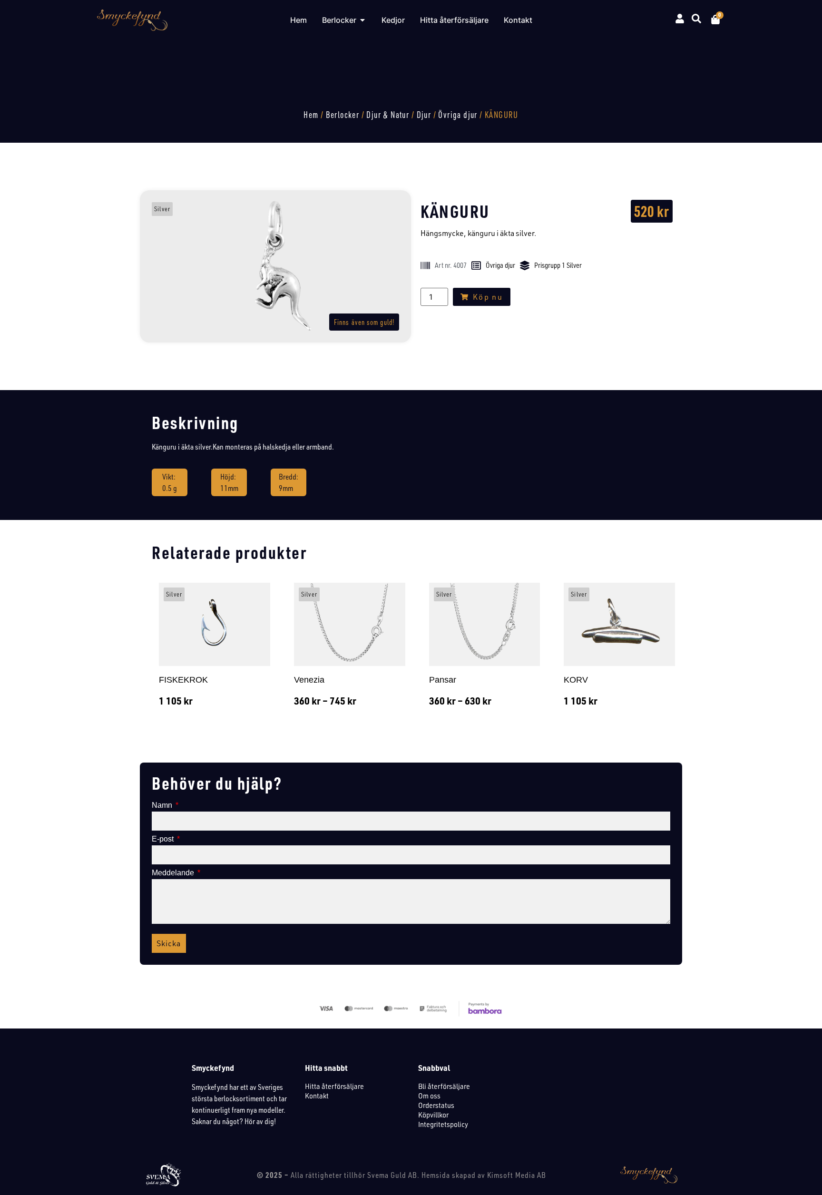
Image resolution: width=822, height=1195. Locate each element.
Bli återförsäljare (444, 1086)
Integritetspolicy (443, 1124)
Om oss (429, 1095)
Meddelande (174, 873)
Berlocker (343, 114)
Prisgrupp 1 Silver (558, 265)
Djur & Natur (387, 114)
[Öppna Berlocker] (362, 20)
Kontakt (317, 1095)
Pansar (442, 680)
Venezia (309, 680)
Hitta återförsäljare (334, 1086)
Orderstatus (436, 1105)
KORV (576, 680)
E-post (164, 839)
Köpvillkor (433, 1114)
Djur (424, 114)
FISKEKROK (183, 680)
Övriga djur (457, 114)
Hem (310, 114)
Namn (163, 805)
